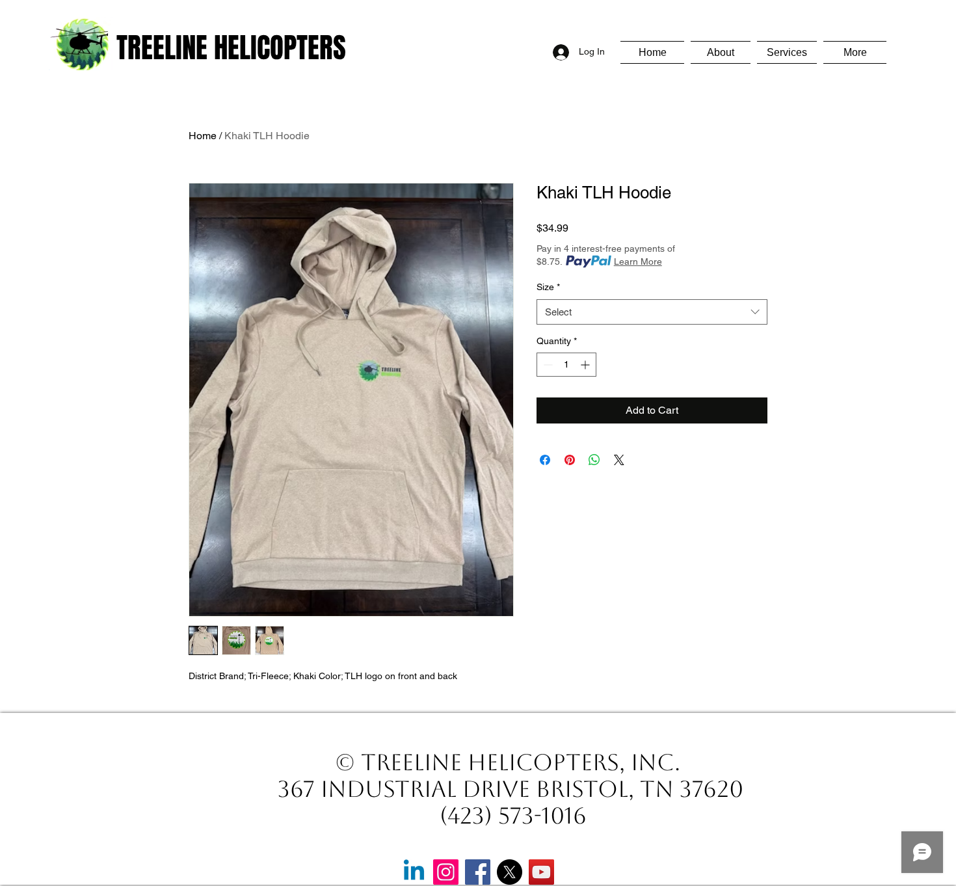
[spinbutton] (566, 364)
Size (548, 287)
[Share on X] (619, 460)
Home (203, 135)
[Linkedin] (414, 872)
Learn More (638, 261)
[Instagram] (445, 872)
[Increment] (586, 364)
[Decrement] (546, 364)
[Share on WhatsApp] (594, 460)
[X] (509, 872)
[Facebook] (477, 872)
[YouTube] (541, 872)
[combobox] (652, 312)
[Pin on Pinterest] (570, 460)
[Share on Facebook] (545, 460)
